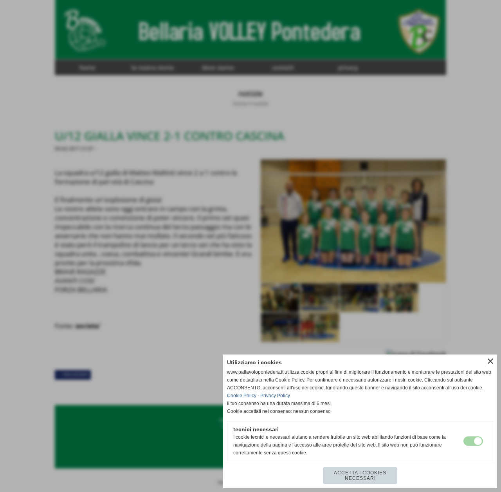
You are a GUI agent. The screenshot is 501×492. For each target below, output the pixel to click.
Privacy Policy (275, 395)
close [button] (490, 361)
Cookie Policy (241, 395)
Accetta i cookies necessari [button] (360, 475)
